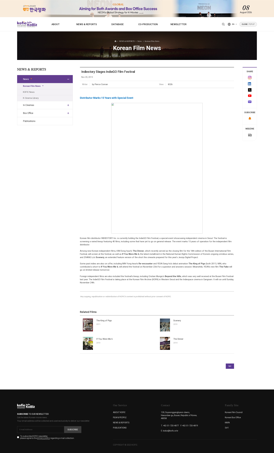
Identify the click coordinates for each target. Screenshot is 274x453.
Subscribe (73, 429)
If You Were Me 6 (104, 339)
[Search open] (223, 24)
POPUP (248, 24)
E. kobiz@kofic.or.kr (169, 431)
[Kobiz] (32, 24)
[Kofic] (22, 24)
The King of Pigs (104, 320)
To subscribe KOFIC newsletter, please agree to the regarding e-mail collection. (47, 437)
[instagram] (250, 78)
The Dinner (178, 339)
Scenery (177, 320)
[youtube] (250, 96)
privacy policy (43, 438)
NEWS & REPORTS (86, 24)
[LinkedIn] (250, 84)
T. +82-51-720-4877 (170, 425)
